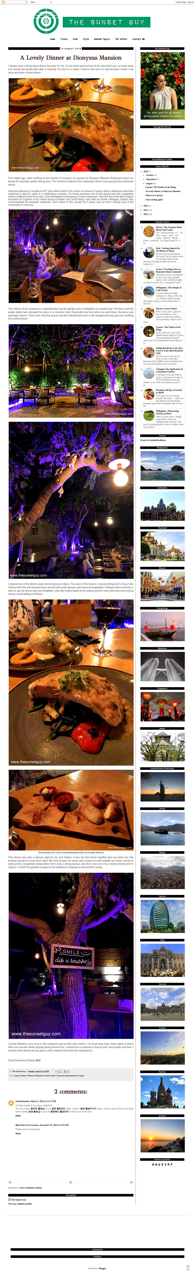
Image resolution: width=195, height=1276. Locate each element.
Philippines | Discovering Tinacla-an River (167, 412)
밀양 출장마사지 (88, 1108)
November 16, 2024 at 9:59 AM (54, 1125)
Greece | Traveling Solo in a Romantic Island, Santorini (168, 270)
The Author (121, 39)
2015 (146, 210)
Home (52, 39)
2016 (146, 206)
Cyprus (17, 1076)
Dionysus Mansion (35, 1076)
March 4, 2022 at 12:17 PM (43, 1101)
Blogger (102, 1268)
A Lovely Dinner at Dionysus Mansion (162, 191)
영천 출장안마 (58, 1108)
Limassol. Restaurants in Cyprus (70, 1076)
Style (86, 39)
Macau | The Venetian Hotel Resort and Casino (169, 228)
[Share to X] (62, 1071)
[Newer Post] (10, 1182)
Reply (18, 1115)
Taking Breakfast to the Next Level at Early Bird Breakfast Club (169, 350)
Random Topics (102, 39)
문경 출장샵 (34, 1111)
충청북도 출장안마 (59, 1111)
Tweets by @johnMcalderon (153, 440)
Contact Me (139, 39)
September (151, 179)
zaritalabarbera (23, 1101)
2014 (146, 214)
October (150, 175)
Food (75, 39)
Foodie (53, 1076)
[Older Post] (131, 1182)
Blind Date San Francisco (27, 1125)
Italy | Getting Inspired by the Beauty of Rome (168, 249)
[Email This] (56, 1071)
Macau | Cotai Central (166, 308)
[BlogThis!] (59, 1071)
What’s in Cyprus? (154, 195)
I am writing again (154, 199)
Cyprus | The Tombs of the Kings (160, 187)
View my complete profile (20, 1204)
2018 (146, 171)
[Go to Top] (188, 1270)
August (149, 183)
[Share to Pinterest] (68, 1071)
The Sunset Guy (18, 1199)
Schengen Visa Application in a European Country (169, 370)
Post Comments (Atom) (31, 1187)
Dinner (24, 1076)
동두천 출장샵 (37, 1108)
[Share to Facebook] (65, 1071)
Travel (64, 39)
